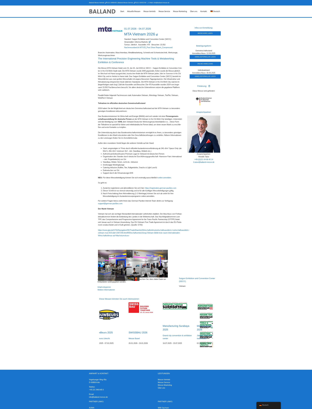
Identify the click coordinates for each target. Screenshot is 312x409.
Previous (101, 325)
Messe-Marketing (165, 385)
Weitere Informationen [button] (106, 290)
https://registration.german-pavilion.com (161, 188)
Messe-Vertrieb (164, 379)
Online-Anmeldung (205, 64)
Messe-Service (164, 382)
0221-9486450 (112, 3)
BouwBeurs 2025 (103, 332)
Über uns (161, 388)
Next (211, 325)
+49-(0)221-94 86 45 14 (203, 159)
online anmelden (164, 178)
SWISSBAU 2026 (138, 332)
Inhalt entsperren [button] (104, 287)
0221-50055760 (141, 3)
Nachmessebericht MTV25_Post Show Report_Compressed (148, 47)
